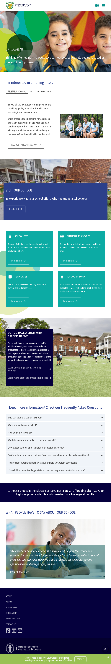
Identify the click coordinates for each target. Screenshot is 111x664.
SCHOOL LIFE (11, 607)
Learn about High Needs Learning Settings (24, 369)
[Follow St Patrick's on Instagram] (14, 631)
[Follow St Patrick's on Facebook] (8, 631)
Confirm (80, 658)
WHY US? (9, 601)
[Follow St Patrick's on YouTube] (20, 631)
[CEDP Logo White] (23, 648)
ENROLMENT (11, 613)
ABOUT (9, 596)
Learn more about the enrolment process (28, 377)
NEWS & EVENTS (13, 618)
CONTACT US (11, 624)
